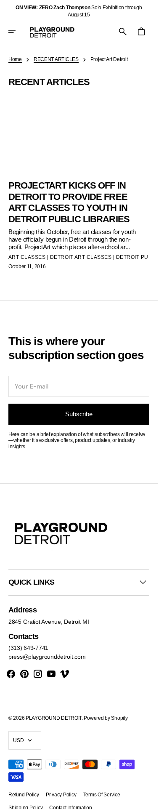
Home (15, 59)
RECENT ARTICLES (56, 59)
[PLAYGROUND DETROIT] (52, 31)
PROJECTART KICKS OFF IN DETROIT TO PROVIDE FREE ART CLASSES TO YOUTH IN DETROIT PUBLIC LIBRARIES (69, 202)
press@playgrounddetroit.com (46, 656)
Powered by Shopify (105, 718)
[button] (17, 31)
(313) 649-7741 (28, 647)
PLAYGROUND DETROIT (54, 718)
